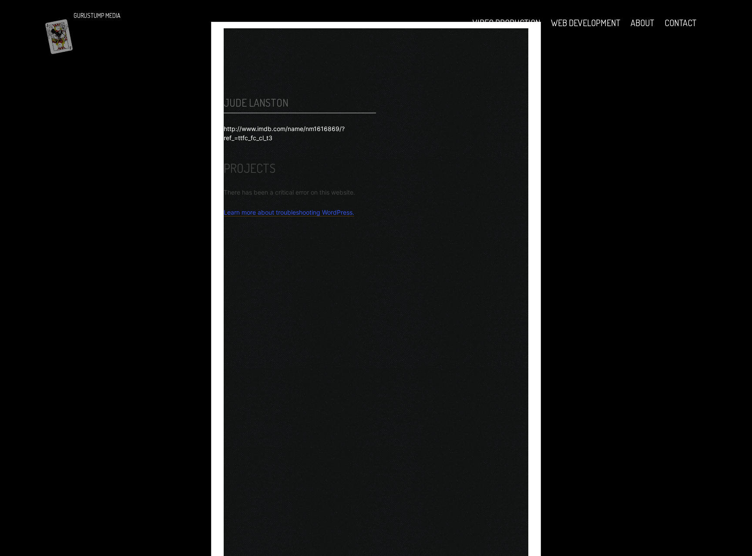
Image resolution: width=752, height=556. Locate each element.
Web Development (585, 22)
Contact (680, 22)
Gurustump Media (97, 15)
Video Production (506, 22)
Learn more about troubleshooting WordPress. (289, 212)
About (642, 22)
